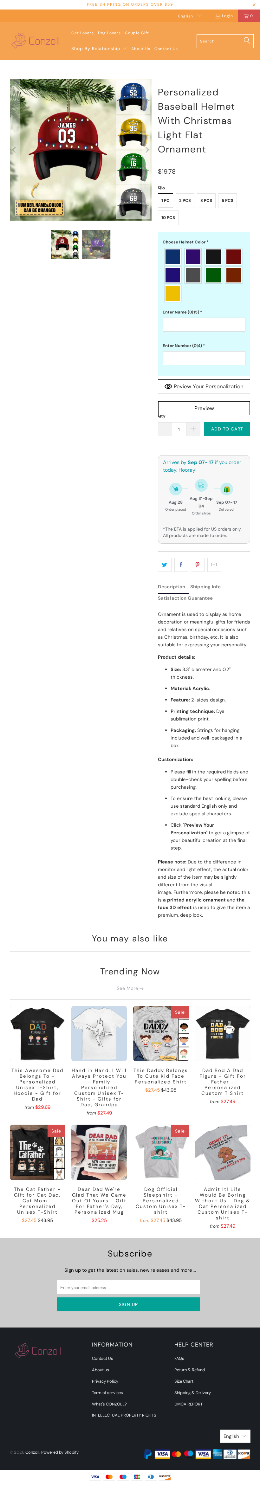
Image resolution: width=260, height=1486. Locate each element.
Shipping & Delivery (192, 1392)
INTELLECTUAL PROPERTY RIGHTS (124, 1415)
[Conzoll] (35, 41)
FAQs (179, 1358)
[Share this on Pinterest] (198, 565)
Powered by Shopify (60, 1452)
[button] (99, 49)
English (186, 16)
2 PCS (185, 200)
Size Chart (183, 1381)
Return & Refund (189, 1370)
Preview (204, 408)
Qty (162, 416)
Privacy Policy (105, 1381)
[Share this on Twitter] (165, 565)
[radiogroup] (204, 275)
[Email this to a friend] (214, 565)
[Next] (147, 150)
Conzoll (32, 1452)
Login (227, 15)
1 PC (165, 200)
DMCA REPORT (188, 1404)
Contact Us (102, 1358)
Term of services (107, 1392)
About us (100, 1370)
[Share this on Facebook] (181, 565)
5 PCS (227, 200)
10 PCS (168, 217)
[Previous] (15, 150)
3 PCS (206, 200)
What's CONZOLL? (109, 1404)
